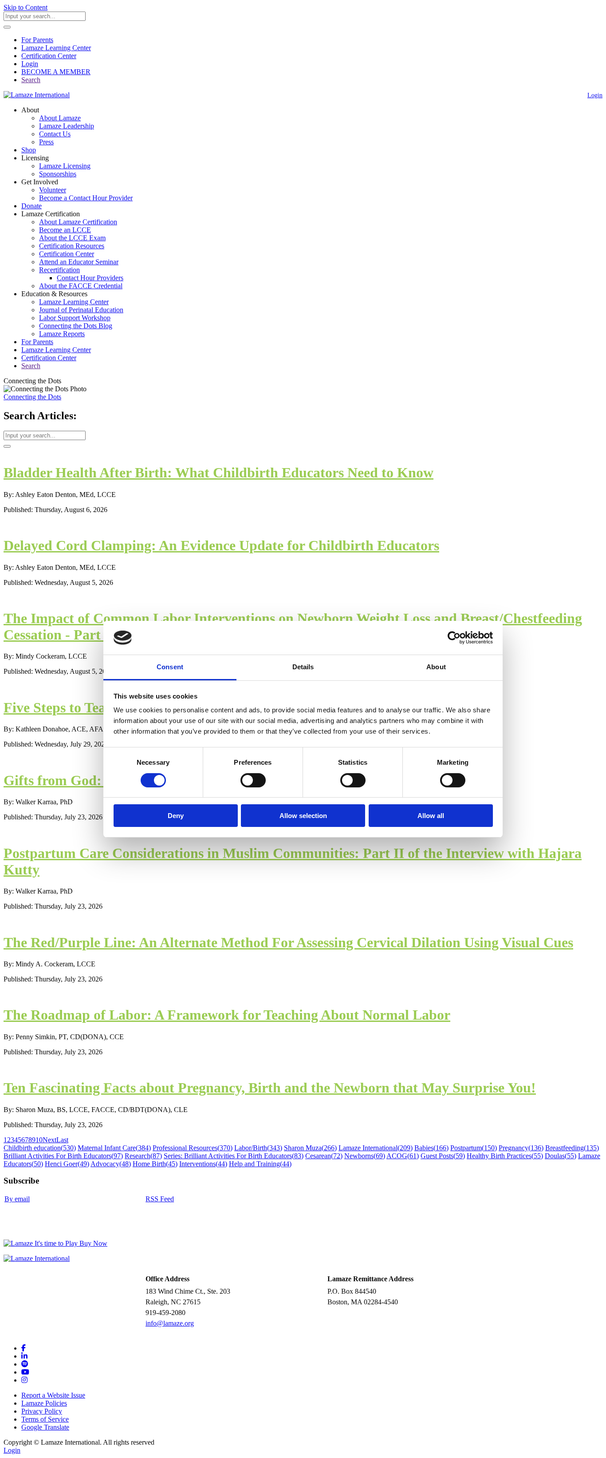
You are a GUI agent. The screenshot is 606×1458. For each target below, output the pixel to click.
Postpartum (473, 1148)
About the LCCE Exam (72, 238)
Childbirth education (40, 1148)
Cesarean (323, 1156)
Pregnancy (521, 1148)
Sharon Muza (310, 1148)
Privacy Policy (41, 1411)
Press (46, 142)
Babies (431, 1148)
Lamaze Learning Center (56, 48)
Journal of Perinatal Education (81, 310)
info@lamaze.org (170, 1323)
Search (30, 79)
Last (62, 1140)
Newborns (364, 1156)
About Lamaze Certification (78, 222)
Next (49, 1140)
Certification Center (48, 56)
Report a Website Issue (53, 1395)
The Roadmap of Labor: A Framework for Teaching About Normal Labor (227, 1015)
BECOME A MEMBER (56, 71)
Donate (31, 206)
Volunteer (52, 190)
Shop (28, 150)
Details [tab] (303, 667)
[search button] (7, 27)
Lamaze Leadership (66, 126)
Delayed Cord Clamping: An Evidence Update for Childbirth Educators (221, 545)
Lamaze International (375, 1148)
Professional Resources (192, 1148)
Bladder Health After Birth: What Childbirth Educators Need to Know (218, 473)
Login (29, 64)
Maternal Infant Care (114, 1148)
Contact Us (55, 134)
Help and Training (260, 1164)
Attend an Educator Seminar (78, 262)
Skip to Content (25, 7)
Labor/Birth (258, 1148)
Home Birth (155, 1164)
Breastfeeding (572, 1148)
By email (17, 1199)
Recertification (59, 270)
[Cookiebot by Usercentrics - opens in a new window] (454, 637)
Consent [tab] (170, 667)
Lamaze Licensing (65, 166)
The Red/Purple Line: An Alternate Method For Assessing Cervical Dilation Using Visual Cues (288, 942)
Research (143, 1156)
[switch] (253, 780)
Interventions (203, 1164)
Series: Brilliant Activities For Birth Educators (233, 1156)
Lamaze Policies (44, 1403)
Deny (176, 815)
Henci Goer (67, 1164)
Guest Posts (443, 1156)
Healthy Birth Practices (505, 1156)
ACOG (402, 1156)
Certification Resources (71, 246)
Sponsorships (57, 174)
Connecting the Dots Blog (75, 326)
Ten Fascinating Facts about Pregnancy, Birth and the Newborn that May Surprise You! (270, 1088)
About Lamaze (60, 118)
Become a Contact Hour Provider (86, 198)
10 (39, 1140)
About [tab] (436, 667)
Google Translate (45, 1427)
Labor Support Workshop (74, 318)
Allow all (430, 815)
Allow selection (303, 815)
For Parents (37, 40)
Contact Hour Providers (90, 278)
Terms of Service (45, 1419)
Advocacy (111, 1164)
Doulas (560, 1156)
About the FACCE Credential (80, 286)
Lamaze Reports (62, 334)
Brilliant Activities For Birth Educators (63, 1156)
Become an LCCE (65, 230)
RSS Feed (160, 1199)
